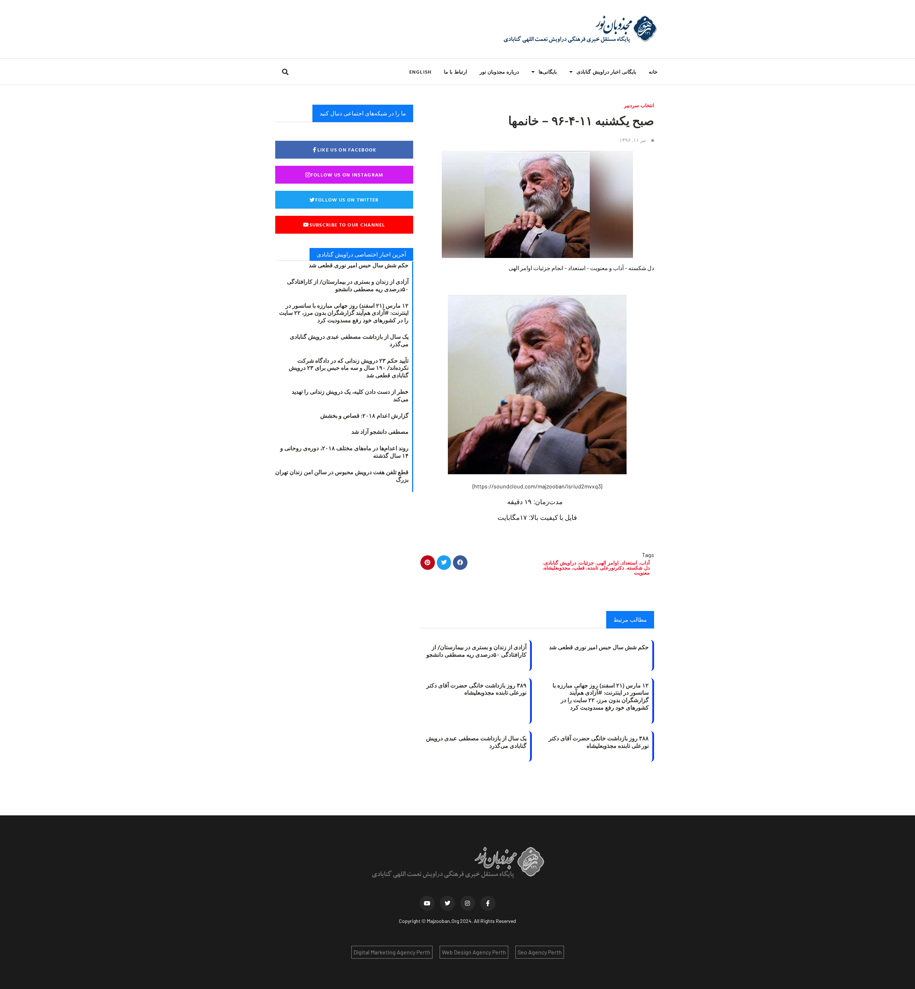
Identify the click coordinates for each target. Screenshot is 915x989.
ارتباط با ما (455, 71)
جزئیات (586, 563)
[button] (285, 72)
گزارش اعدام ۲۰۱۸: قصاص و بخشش (364, 415)
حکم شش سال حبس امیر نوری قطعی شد (599, 647)
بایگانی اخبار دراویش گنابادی (606, 71)
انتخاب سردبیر (639, 105)
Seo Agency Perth (540, 952)
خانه (653, 71)
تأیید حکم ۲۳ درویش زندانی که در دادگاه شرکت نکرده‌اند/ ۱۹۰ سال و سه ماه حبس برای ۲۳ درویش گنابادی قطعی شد (349, 368)
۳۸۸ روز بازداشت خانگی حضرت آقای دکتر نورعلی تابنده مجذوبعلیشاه (599, 742)
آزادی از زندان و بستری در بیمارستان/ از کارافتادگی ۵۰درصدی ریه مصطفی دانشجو (476, 651)
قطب (579, 568)
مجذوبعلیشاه (557, 568)
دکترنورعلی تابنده (606, 568)
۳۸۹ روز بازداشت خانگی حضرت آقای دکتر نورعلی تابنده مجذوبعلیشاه (476, 689)
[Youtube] (427, 903)
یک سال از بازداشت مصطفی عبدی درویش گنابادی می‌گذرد (476, 742)
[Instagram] (467, 903)
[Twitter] (447, 903)
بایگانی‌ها (548, 71)
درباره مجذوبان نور (499, 71)
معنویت (642, 573)
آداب (645, 563)
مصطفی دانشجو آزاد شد (380, 431)
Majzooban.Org (443, 921)
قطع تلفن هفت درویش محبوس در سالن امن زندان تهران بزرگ (342, 476)
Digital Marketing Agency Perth (391, 952)
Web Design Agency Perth (474, 952)
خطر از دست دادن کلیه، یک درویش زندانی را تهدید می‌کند (350, 395)
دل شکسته (638, 568)
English (420, 71)
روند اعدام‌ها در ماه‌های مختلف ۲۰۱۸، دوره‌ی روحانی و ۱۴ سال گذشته (344, 452)
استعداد (629, 563)
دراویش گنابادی (560, 563)
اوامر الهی (608, 563)
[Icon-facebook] (487, 903)
